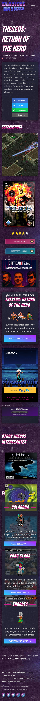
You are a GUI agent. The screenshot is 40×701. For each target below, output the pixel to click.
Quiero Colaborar (19, 544)
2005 (33, 55)
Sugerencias (17, 689)
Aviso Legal (23, 686)
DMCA (25, 689)
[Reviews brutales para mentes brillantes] (19, 274)
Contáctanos (6, 689)
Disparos (6, 55)
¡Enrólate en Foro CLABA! (20, 338)
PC (27, 55)
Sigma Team (11, 58)
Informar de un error (19, 641)
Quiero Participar (19, 592)
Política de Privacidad (9, 686)
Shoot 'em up (18, 55)
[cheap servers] (20, 411)
